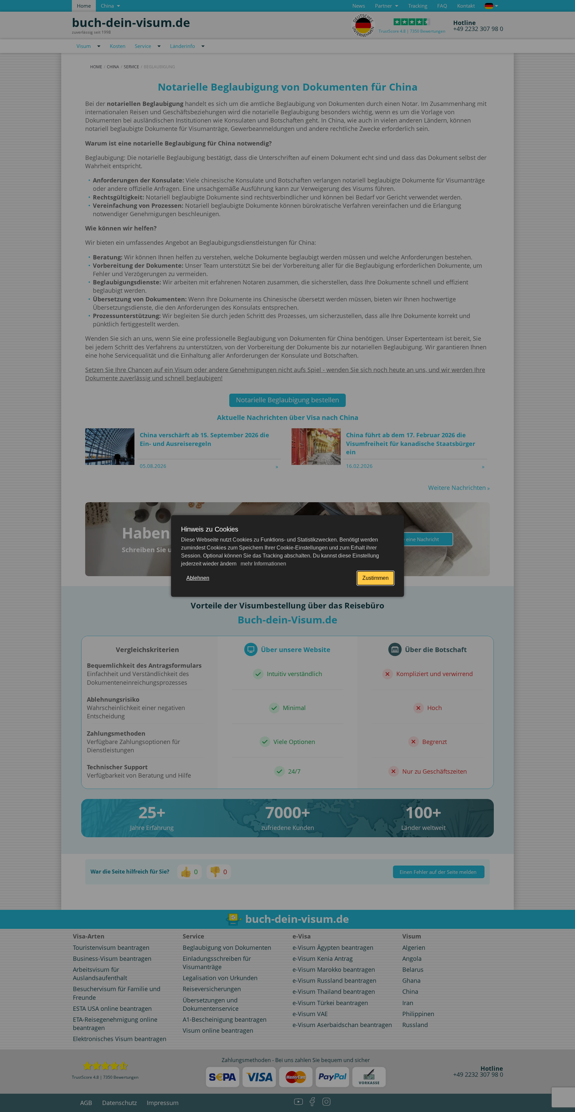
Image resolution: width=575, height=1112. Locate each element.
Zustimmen (375, 578)
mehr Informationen (262, 563)
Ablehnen (197, 578)
